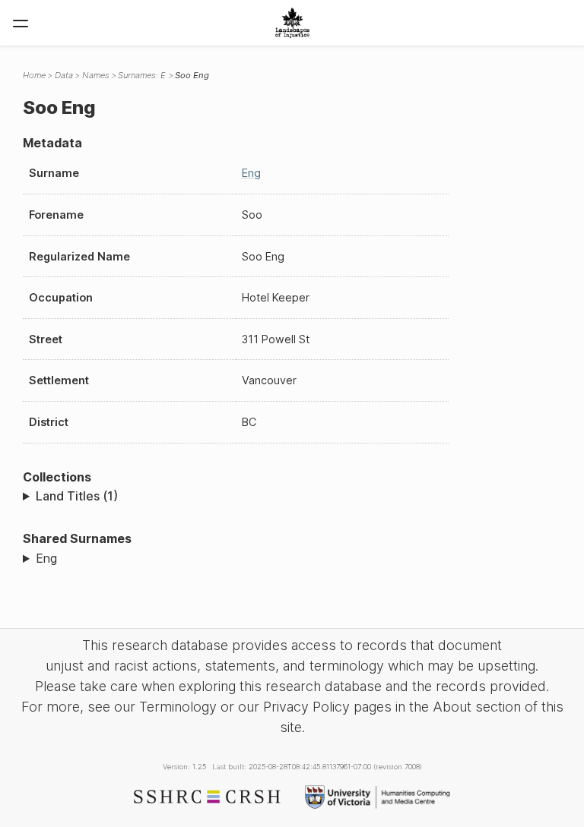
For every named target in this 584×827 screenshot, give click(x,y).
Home (34, 75)
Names (96, 75)
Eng (251, 172)
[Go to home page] (292, 23)
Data (64, 75)
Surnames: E (142, 75)
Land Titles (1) (77, 495)
